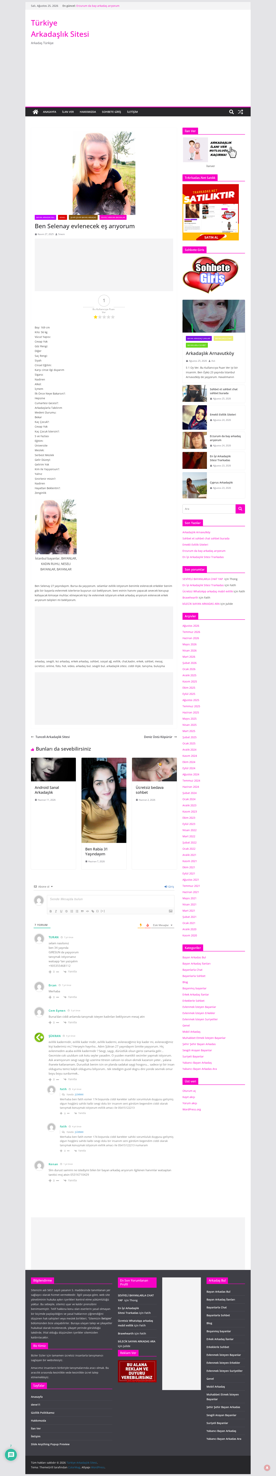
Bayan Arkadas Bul (45, 217)
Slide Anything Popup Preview (50, 1444)
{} (97, 911)
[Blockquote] (82, 911)
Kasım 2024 (189, 756)
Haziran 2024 (190, 786)
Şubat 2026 (189, 663)
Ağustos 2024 (190, 774)
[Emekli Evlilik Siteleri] (194, 417)
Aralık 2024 (189, 749)
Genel (63, 217)
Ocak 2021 (188, 923)
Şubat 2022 (189, 842)
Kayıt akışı (188, 1097)
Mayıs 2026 (189, 644)
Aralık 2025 (189, 675)
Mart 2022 (188, 836)
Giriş (170, 886)
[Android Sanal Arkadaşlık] (53, 760)
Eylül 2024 (188, 768)
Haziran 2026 (190, 638)
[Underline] (61, 911)
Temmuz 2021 (191, 886)
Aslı (213, 360)
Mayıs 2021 (189, 898)
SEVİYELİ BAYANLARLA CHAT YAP (203, 579)
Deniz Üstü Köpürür (158, 737)
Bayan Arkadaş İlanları (198, 338)
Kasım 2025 (189, 681)
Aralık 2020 (189, 929)
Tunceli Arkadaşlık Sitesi (52, 737)
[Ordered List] (71, 911)
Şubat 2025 (189, 737)
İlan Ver (68, 112)
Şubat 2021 (189, 917)
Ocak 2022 (188, 848)
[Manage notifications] (267, 1468)
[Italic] (56, 911)
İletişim (132, 112)
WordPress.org (191, 1109)
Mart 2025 (188, 731)
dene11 (35, 1404)
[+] (103, 911)
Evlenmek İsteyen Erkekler (198, 1013)
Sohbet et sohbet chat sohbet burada (224, 391)
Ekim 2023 (188, 817)
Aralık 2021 (189, 855)
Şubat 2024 (189, 793)
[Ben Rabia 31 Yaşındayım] (103, 760)
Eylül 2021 (188, 873)
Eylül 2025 (188, 694)
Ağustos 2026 (190, 625)
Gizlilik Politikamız (42, 1412)
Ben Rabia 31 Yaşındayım (96, 851)
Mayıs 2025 (189, 718)
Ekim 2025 (188, 687)
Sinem (61, 234)
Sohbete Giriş (111, 112)
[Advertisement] (138, 78)
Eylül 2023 (188, 824)
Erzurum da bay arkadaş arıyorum (225, 438)
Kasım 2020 (189, 935)
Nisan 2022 (189, 830)
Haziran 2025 (190, 712)
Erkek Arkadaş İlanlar (195, 994)
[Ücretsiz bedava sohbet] (154, 760)
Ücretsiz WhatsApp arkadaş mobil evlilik (207, 591)
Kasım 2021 (189, 861)
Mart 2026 (188, 656)
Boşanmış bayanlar (194, 988)
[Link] (92, 911)
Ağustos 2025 (190, 700)
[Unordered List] (77, 911)
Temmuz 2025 (191, 706)
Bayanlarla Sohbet (196, 345)
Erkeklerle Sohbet (193, 1000)
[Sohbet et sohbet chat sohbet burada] (194, 394)
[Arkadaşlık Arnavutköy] (213, 316)
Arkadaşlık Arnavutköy (210, 353)
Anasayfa (49, 112)
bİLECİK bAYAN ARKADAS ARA (201, 603)
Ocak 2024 (188, 799)
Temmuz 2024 (191, 780)
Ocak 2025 (188, 743)
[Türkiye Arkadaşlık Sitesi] (35, 111)
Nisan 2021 (189, 904)
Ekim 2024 (188, 762)
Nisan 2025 (189, 725)
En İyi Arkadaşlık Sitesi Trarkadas (220, 458)
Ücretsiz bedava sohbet (150, 790)
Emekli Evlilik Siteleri (89, 6)
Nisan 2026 (189, 650)
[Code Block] (87, 911)
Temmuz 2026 (191, 632)
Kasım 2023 (189, 811)
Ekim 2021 (188, 867)
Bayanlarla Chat (223, 338)
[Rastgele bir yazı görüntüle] (240, 111)
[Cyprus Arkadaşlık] (194, 485)
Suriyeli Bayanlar (193, 1056)
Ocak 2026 (188, 669)
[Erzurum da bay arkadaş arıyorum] (194, 441)
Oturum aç (189, 1091)
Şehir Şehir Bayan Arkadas (83, 217)
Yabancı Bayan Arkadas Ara (199, 1069)
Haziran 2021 (190, 892)
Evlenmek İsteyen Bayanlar (199, 1007)
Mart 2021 (188, 910)
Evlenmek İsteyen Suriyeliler (200, 1019)
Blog (185, 982)
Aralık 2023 (189, 805)
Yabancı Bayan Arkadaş (197, 1062)
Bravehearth (190, 597)
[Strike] (66, 911)
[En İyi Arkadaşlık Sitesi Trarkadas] (194, 461)
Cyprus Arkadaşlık (221, 482)
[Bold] (50, 911)
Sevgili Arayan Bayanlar (113, 217)
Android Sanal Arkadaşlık (47, 790)
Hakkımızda (88, 112)
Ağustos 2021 (190, 879)
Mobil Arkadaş (191, 1031)
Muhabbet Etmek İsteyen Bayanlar (204, 1038)
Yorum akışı (189, 1103)
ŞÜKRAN (55, 1036)
